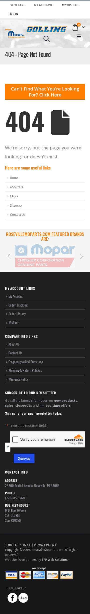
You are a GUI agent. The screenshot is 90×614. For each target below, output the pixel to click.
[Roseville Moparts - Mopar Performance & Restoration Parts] (15, 33)
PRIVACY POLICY (45, 540)
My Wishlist (70, 5)
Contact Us (18, 215)
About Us (16, 187)
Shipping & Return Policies (25, 365)
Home (14, 178)
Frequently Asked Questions (25, 356)
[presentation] (8, 253)
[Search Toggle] (46, 39)
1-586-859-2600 (15, 492)
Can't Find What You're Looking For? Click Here (45, 92)
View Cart (17, 5)
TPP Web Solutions (55, 555)
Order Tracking (18, 300)
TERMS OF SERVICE (18, 540)
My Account (43, 5)
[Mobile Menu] (79, 36)
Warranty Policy (18, 374)
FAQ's (14, 196)
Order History (17, 309)
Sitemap (16, 205)
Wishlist (13, 317)
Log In (13, 14)
